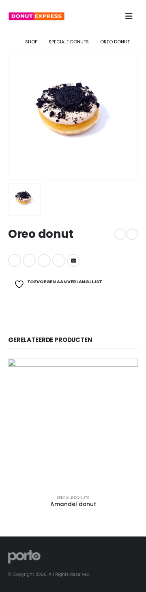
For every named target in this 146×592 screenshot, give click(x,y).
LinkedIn (44, 260)
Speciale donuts (73, 497)
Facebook (14, 260)
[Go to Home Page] (11, 41)
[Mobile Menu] (129, 16)
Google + (58, 260)
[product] (73, 423)
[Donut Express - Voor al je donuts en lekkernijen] (36, 16)
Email (73, 260)
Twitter (29, 260)
